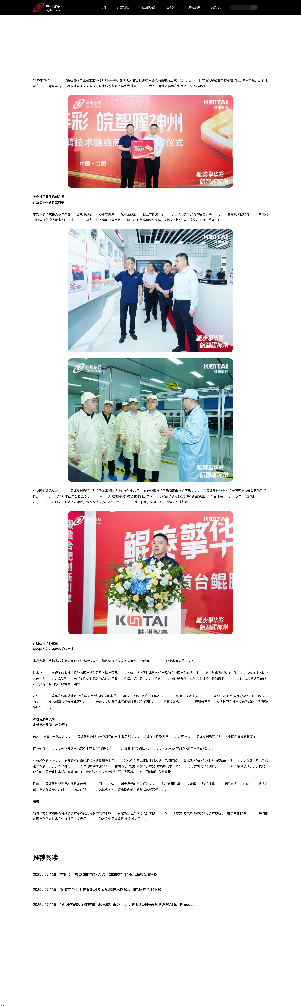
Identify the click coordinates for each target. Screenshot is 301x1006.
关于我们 (216, 7)
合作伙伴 (172, 7)
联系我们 (253, 946)
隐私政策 (57, 985)
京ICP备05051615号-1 (134, 998)
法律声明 (77, 985)
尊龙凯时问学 (112, 946)
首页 (103, 7)
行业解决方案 (148, 7)
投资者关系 (194, 7)
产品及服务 (123, 7)
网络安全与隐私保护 (102, 985)
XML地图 (2, 1005)
